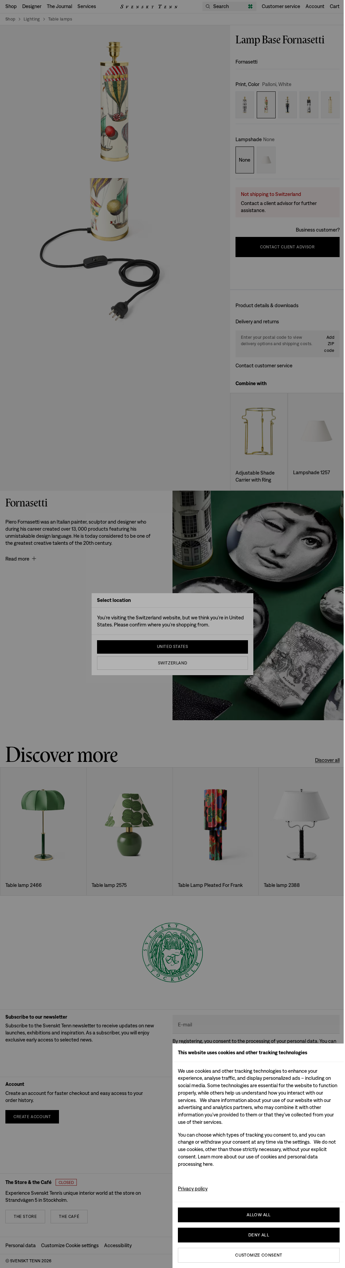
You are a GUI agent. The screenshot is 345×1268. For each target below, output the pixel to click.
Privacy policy (193, 1188)
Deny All (258, 1234)
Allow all (259, 1214)
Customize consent (258, 1255)
